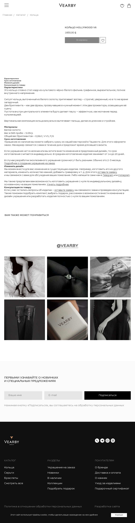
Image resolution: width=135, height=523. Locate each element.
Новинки (53, 473)
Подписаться (107, 395)
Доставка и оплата (108, 473)
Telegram (108, 175)
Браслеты (11, 478)
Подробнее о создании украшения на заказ (29, 163)
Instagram (124, 175)
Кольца (34, 15)
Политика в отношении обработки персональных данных (43, 506)
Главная (7, 15)
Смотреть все (13, 483)
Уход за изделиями (108, 483)
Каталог (21, 15)
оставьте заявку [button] (107, 172)
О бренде (101, 467)
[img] (24, 277)
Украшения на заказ (61, 467)
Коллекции (54, 483)
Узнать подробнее (58, 185)
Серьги (9, 473)
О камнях (101, 478)
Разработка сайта (107, 506)
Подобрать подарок (61, 489)
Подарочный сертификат (112, 489)
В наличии (54, 478)
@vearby (67, 245)
